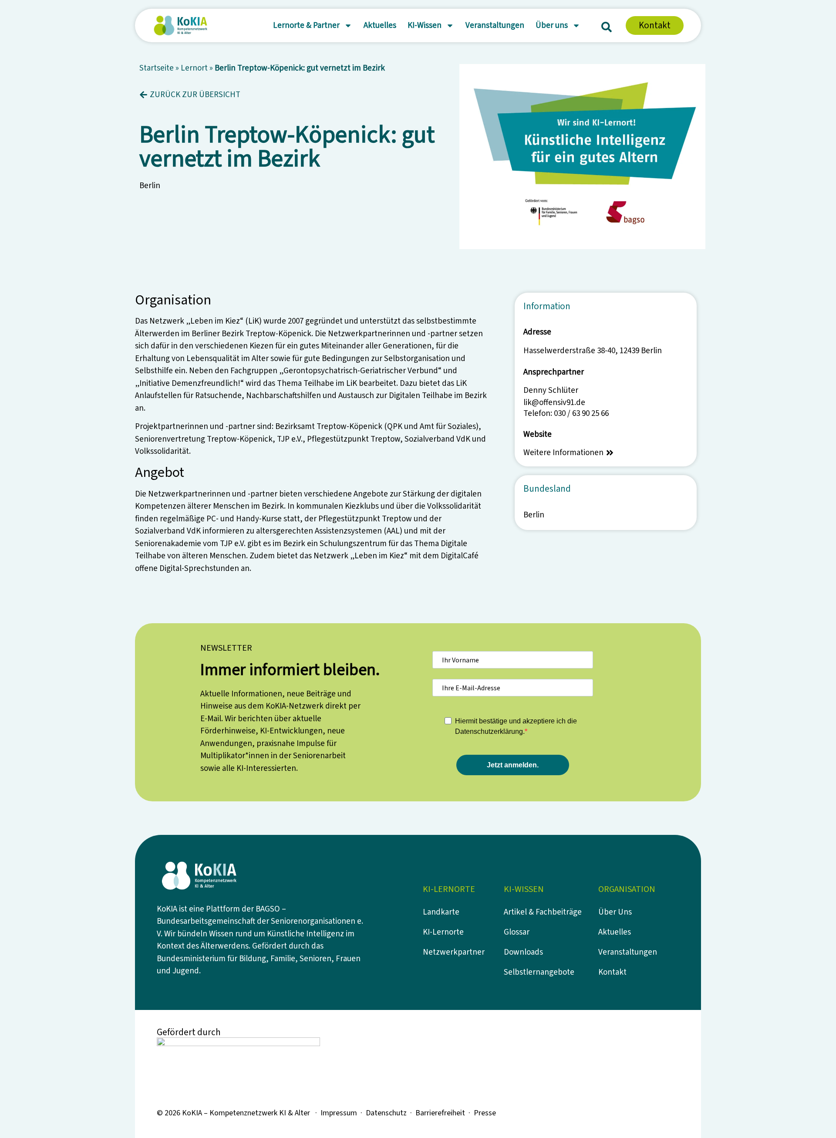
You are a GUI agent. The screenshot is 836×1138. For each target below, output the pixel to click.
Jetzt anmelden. (513, 765)
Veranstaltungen (494, 25)
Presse (485, 1113)
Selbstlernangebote (539, 972)
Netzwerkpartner (454, 952)
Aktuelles (380, 25)
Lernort (194, 68)
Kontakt (612, 972)
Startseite (156, 68)
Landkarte (441, 912)
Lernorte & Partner (306, 25)
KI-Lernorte (443, 932)
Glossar (516, 932)
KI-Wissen (425, 25)
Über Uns (615, 912)
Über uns (552, 25)
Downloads (523, 952)
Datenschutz (386, 1113)
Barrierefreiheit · (444, 1113)
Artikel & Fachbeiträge (543, 912)
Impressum (338, 1113)
